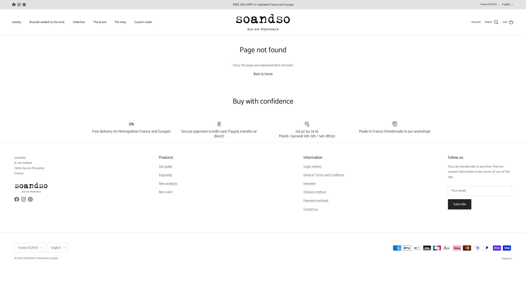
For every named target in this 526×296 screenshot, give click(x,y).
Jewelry (16, 22)
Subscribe (459, 204)
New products (168, 183)
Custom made (143, 22)
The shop (120, 22)
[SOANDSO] (263, 22)
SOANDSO (29, 258)
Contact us (310, 209)
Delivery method (314, 192)
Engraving (165, 175)
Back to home (263, 74)
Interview (309, 183)
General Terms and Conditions (323, 175)
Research (507, 259)
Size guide (165, 166)
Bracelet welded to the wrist (47, 22)
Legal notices (312, 166)
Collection (79, 22)
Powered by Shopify (47, 258)
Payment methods (315, 201)
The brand (99, 22)
